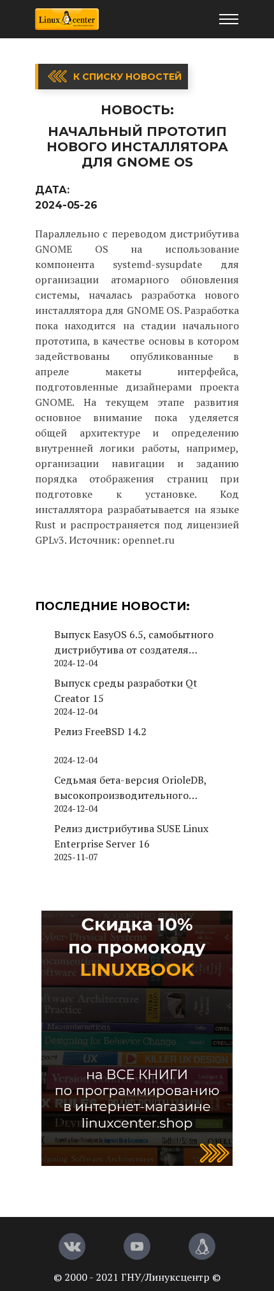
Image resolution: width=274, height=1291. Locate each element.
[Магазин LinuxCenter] (202, 1246)
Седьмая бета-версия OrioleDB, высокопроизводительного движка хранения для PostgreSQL (137, 788)
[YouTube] (137, 1246)
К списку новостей (127, 76)
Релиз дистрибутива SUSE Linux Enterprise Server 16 (131, 836)
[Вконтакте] (72, 1246)
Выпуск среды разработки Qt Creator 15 (126, 690)
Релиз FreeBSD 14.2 (100, 731)
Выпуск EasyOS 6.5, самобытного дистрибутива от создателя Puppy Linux (133, 642)
